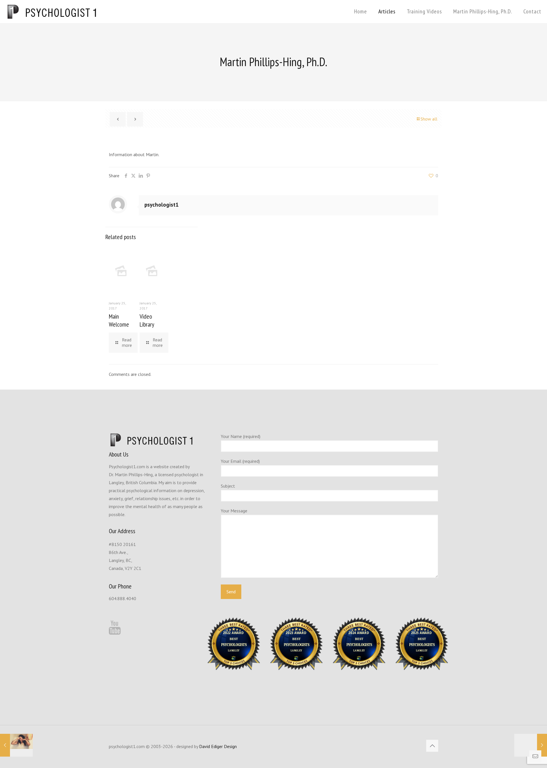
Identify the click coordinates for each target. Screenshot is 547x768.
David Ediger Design (218, 746)
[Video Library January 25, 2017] (530, 745)
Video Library (147, 320)
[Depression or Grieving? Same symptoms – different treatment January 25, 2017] (16, 745)
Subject (228, 486)
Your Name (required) (240, 436)
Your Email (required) (240, 461)
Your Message (234, 511)
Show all (429, 119)
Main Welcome (119, 320)
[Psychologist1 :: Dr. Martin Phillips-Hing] (52, 11)
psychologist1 (161, 204)
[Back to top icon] (432, 746)
